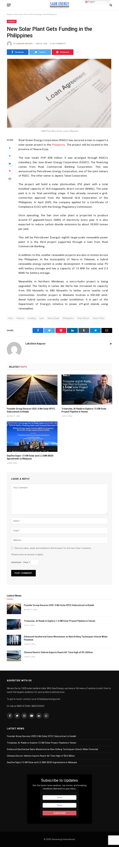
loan (42, 318)
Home (9, 14)
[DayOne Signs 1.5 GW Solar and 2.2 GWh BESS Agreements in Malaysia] (32, 436)
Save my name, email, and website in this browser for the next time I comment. (53, 548)
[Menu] (9, 5)
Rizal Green (83, 318)
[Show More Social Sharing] (77, 52)
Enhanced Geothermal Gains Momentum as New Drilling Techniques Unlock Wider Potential (66, 638)
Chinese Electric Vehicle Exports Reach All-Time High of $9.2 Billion (58, 652)
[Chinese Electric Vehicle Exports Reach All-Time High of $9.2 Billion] (14, 655)
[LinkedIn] (10, 163)
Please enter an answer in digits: (27, 554)
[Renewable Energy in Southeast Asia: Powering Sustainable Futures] (59, 5)
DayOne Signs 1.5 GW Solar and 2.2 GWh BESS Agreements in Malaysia (30, 457)
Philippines (58, 144)
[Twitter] (10, 156)
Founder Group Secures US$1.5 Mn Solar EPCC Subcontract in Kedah (31, 410)
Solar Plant (98, 318)
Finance (11, 21)
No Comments (59, 44)
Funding (32, 318)
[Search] (110, 5)
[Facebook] (10, 148)
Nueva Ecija (53, 318)
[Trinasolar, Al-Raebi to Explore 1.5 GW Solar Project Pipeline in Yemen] (87, 389)
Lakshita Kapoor (24, 44)
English (91, 2)
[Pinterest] (10, 171)
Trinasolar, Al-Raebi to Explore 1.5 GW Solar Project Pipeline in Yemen (84, 410)
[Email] (10, 179)
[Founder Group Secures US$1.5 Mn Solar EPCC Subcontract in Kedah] (32, 389)
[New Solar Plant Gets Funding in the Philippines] (59, 93)
